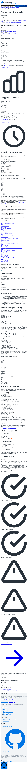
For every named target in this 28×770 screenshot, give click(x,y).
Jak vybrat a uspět (7, 714)
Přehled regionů (6, 713)
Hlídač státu (13, 699)
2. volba (18, 213)
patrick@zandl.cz (4, 702)
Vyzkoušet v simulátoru (6, 689)
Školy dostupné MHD (8, 712)
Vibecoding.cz (12, 702)
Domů (2, 7)
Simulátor (7, 3)
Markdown (10, 690)
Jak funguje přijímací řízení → (9, 428)
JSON (15, 690)
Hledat (17, 6)
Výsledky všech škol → (6, 122)
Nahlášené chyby (21, 5)
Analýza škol (12, 3)
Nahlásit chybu (4, 768)
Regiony (5, 5)
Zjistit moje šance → (5, 67)
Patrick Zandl (7, 699)
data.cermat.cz (7, 65)
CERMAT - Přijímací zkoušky (9, 719)
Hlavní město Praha (10, 7)
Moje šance (3, 3)
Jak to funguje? (14, 5)
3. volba (6, 214)
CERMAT (5, 119)
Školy (5, 7)
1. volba (6, 213)
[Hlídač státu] (2, 761)
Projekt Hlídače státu (7, 761)
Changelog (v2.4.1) (7, 726)
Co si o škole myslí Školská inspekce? (13, 22)
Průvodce (9, 5)
